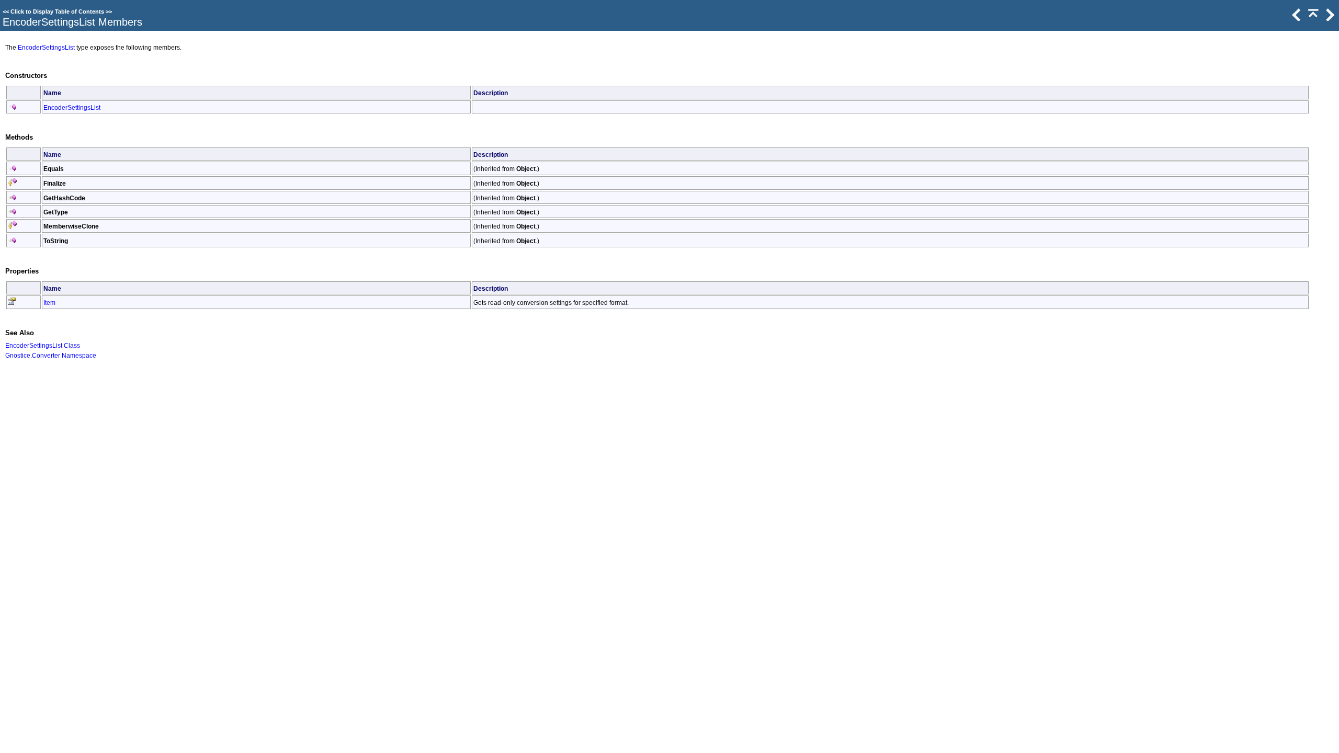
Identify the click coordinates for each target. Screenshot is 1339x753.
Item (49, 302)
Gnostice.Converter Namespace (50, 355)
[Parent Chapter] (1312, 18)
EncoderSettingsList (46, 47)
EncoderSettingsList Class (42, 345)
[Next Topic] (1329, 18)
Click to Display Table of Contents (57, 11)
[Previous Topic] (1295, 18)
